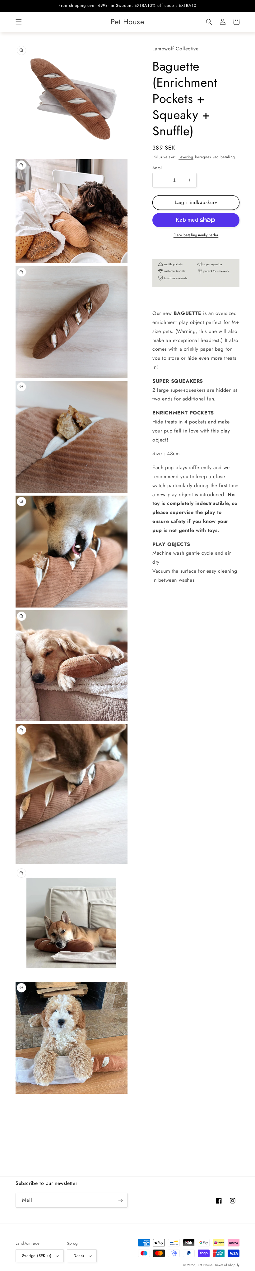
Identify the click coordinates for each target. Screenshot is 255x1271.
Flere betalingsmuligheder (196, 235)
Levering (185, 157)
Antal (157, 168)
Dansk (78, 1256)
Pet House (206, 1265)
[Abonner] (120, 1200)
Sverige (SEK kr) (36, 1256)
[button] (19, 22)
